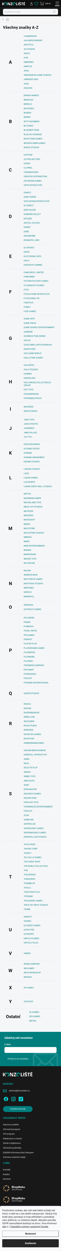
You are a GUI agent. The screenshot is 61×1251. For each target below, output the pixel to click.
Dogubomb (29, 236)
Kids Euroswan (32, 444)
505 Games (34, 1016)
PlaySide (28, 661)
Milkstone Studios (34, 533)
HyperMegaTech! (33, 398)
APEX (26, 71)
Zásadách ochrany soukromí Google (29, 1226)
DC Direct (29, 205)
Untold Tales (31, 942)
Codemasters (31, 172)
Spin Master (30, 789)
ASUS (26, 84)
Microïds (28, 515)
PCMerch (28, 626)
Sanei (26, 759)
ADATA (27, 53)
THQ (26, 870)
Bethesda (29, 108)
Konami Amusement (34, 457)
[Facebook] (5, 1098)
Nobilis (28, 592)
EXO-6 (26, 260)
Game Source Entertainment (39, 327)
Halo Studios (31, 369)
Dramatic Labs (31, 240)
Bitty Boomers (31, 121)
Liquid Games (31, 477)
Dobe (26, 231)
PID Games (29, 635)
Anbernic (29, 62)
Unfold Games (31, 938)
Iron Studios (30, 411)
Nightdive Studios (33, 583)
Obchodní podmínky (12, 1148)
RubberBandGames (34, 743)
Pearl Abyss (30, 630)
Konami (28, 453)
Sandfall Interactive (35, 754)
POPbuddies (30, 674)
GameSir (28, 332)
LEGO (26, 473)
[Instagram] (13, 1098)
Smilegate (29, 781)
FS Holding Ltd (31, 298)
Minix (26, 541)
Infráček (28, 407)
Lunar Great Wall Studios (38, 486)
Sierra (27, 772)
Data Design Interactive (36, 201)
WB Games (29, 968)
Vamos (27, 953)
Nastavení (30, 1233)
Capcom (28, 155)
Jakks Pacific (31, 424)
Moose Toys (30, 559)
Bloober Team (31, 130)
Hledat (54, 12)
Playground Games (34, 648)
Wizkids (28, 977)
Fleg (26, 289)
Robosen (28, 730)
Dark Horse (30, 197)
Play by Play (30, 643)
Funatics (28, 302)
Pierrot (28, 639)
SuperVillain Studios (35, 837)
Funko (27, 307)
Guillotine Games (33, 358)
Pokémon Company (34, 665)
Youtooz (28, 1001)
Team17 (28, 853)
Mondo (27, 550)
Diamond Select (32, 214)
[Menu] (57, 3)
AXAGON (28, 88)
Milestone (29, 528)
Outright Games (32, 609)
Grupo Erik (30, 349)
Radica (27, 704)
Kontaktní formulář (17, 1109)
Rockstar (29, 738)
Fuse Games (30, 311)
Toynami (28, 896)
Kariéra (6, 1174)
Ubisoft (28, 917)
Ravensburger (31, 712)
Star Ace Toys (31, 802)
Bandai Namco (31, 95)
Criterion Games (33, 181)
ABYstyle (28, 44)
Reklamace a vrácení (12, 1138)
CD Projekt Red (32, 159)
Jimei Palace (30, 432)
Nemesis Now (30, 575)
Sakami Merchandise (35, 750)
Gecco (27, 340)
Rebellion (29, 717)
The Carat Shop (32, 861)
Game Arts (29, 318)
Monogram (30, 554)
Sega (26, 763)
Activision (29, 49)
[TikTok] (20, 1098)
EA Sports (29, 247)
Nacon (27, 570)
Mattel (27, 494)
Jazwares (29, 428)
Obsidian (28, 605)
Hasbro (28, 374)
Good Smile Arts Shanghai (38, 345)
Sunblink (29, 819)
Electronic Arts (32, 256)
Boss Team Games (33, 139)
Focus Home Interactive (37, 294)
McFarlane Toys (32, 502)
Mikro (27, 524)
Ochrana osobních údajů (14, 1157)
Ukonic (27, 921)
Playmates (29, 652)
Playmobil (29, 657)
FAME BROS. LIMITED (34, 272)
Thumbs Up (29, 883)
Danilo (27, 192)
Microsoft (29, 519)
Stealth (28, 811)
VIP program (9, 1134)
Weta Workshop (32, 972)
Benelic (28, 104)
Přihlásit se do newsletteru (18, 1059)
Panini (27, 622)
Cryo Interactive (33, 185)
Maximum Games (32, 498)
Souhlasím (30, 1243)
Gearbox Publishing (35, 336)
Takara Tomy (30, 848)
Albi (26, 57)
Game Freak (30, 323)
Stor (26, 815)
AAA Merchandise (33, 40)
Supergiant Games (34, 828)
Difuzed (28, 218)
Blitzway (28, 126)
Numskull (29, 596)
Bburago (28, 100)
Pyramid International (36, 683)
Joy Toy (28, 437)
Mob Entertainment (34, 546)
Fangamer (29, 276)
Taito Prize (29, 844)
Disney (27, 227)
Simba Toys (29, 776)
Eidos (26, 252)
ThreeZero (29, 879)
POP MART (29, 670)
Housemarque (31, 394)
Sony (26, 785)
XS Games (29, 987)
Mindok (28, 537)
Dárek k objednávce (12, 1143)
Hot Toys (28, 389)
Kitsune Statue (32, 448)
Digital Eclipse (32, 223)
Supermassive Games (35, 832)
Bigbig (27, 117)
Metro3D (28, 511)
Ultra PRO (29, 930)
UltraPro (29, 934)
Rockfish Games (32, 734)
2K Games (34, 1012)
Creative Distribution (35, 176)
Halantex (29, 365)
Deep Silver (30, 210)
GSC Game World (32, 353)
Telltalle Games (32, 857)
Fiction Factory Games (36, 281)
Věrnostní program (11, 1129)
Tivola (27, 888)
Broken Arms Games (34, 143)
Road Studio (30, 725)
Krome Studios (32, 461)
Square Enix (30, 798)
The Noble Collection (36, 866)
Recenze (7, 1179)
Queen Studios (31, 693)
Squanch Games (32, 793)
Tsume (27, 909)
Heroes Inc (29, 378)
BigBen (27, 113)
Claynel (28, 168)
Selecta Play (30, 767)
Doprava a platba (11, 1124)
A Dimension (30, 36)
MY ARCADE (29, 563)
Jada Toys (29, 419)
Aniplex (28, 66)
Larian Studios (32, 469)
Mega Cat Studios (33, 507)
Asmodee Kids (31, 79)
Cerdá (27, 163)
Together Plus (32, 892)
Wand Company (32, 964)
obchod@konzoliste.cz (19, 1090)
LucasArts (29, 482)
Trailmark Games (33, 900)
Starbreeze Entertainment (38, 806)
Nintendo (29, 588)
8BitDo (32, 1021)
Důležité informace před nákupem (18, 1152)
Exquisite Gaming (33, 265)
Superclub (29, 824)
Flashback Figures (34, 285)
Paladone (29, 618)
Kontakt (6, 1169)
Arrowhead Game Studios (37, 75)
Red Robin (29, 721)
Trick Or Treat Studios (36, 905)
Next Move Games (33, 579)
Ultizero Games (32, 925)
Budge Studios (31, 147)
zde (4, 1226)
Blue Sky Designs (33, 134)
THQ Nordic (30, 874)
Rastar (27, 708)
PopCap (28, 678)
